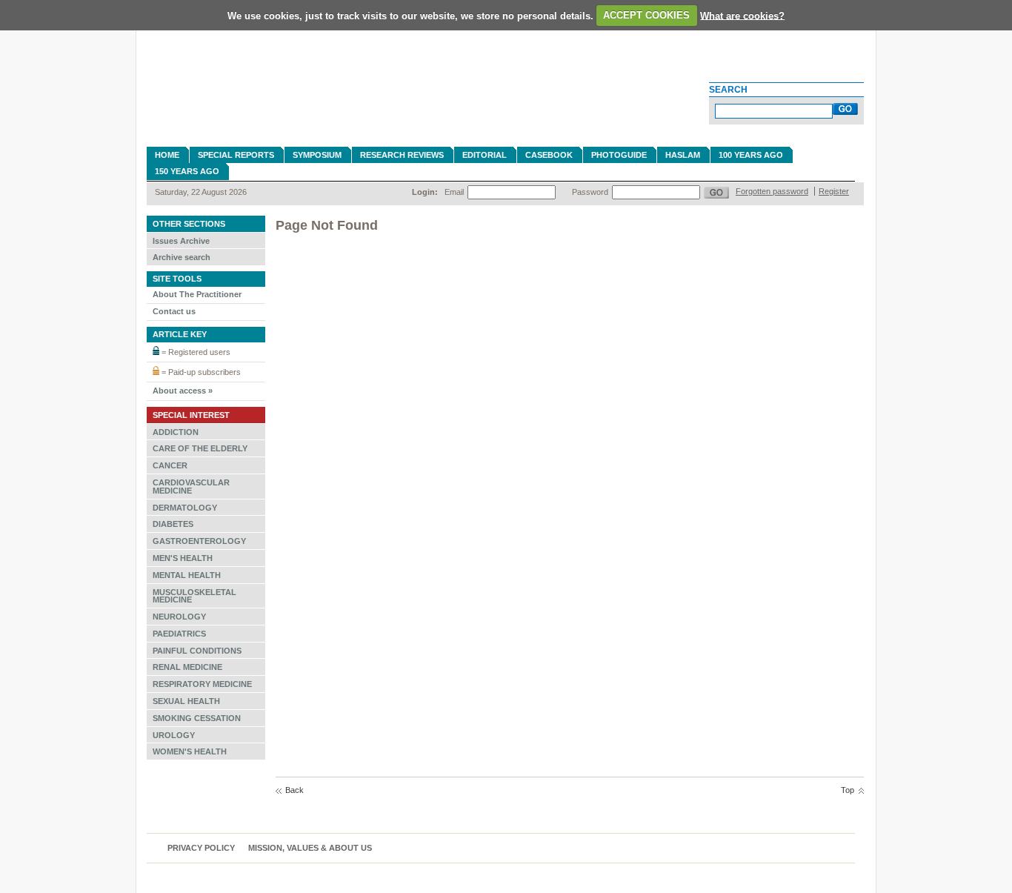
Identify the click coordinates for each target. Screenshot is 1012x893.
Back (294, 790)
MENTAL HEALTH (187, 575)
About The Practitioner (197, 294)
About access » (183, 390)
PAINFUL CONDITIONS (197, 650)
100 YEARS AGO (751, 154)
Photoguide (619, 154)
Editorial (484, 154)
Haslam (682, 154)
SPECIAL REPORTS (236, 154)
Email (454, 191)
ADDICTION (176, 432)
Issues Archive (181, 240)
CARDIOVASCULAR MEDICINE (191, 486)
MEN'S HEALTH (183, 558)
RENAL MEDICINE (187, 667)
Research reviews (402, 154)
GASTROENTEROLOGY (199, 541)
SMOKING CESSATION (197, 718)
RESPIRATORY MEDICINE (202, 684)
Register (834, 191)
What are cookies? (742, 15)
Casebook (549, 154)
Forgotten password (772, 191)
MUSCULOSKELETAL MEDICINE (194, 596)
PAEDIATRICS (179, 633)
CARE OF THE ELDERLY (200, 448)
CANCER (170, 465)
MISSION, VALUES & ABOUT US (310, 847)
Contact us (174, 311)
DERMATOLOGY (185, 507)
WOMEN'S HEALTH (190, 751)
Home (167, 154)
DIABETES (173, 523)
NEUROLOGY (179, 616)
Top (847, 790)
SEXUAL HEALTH (186, 701)
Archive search (181, 257)
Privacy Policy (201, 847)
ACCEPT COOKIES (646, 15)
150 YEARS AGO (187, 171)
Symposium (317, 154)
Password (590, 191)
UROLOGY (174, 735)
